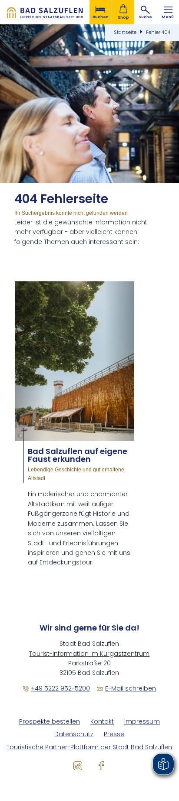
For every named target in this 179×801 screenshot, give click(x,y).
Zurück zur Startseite (45, 12)
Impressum (142, 722)
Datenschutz (73, 734)
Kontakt (102, 722)
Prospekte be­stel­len (49, 722)
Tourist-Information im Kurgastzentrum (89, 653)
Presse (114, 734)
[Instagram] (78, 765)
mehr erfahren (74, 424)
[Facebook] (101, 765)
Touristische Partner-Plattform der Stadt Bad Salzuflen (89, 747)
